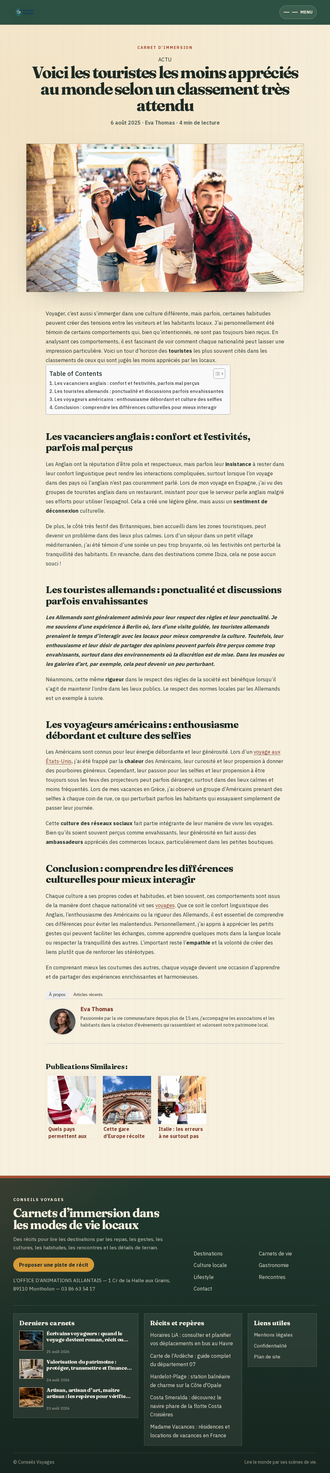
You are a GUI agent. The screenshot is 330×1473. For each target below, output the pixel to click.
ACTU (165, 59)
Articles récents (88, 994)
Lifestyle (204, 1277)
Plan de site (267, 1356)
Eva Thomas (97, 1009)
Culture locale (210, 1265)
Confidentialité (270, 1345)
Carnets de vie (275, 1253)
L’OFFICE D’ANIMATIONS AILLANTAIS (57, 1280)
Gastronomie (274, 1265)
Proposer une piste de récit (53, 1265)
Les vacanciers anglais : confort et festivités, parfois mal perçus (126, 383)
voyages (165, 905)
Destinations (208, 1253)
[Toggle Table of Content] (216, 373)
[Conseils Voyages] (25, 12)
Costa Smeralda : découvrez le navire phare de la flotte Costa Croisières (186, 1406)
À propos (57, 994)
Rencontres (272, 1277)
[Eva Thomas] (62, 1032)
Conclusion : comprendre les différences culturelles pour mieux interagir (135, 407)
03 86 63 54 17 (78, 1288)
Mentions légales (273, 1334)
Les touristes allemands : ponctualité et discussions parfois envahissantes (139, 391)
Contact (203, 1288)
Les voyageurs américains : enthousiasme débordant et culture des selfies (138, 399)
